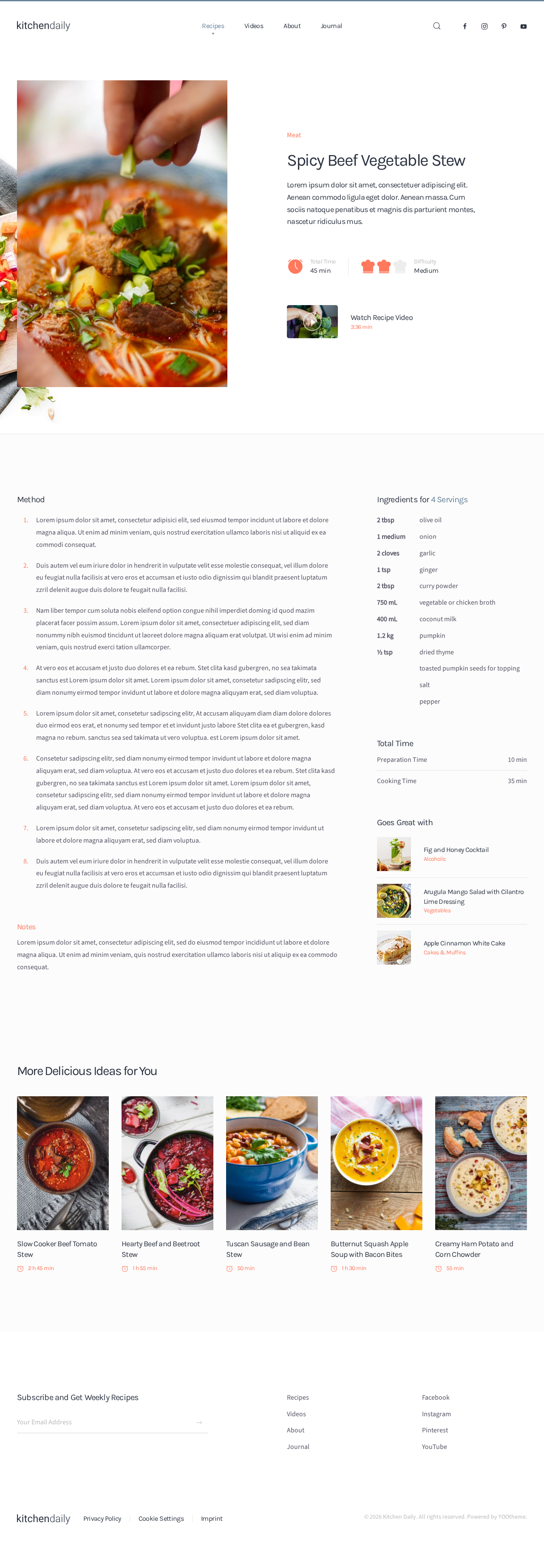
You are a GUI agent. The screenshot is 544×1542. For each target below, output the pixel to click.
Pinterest (435, 1430)
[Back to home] (43, 26)
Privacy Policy (102, 1518)
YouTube (434, 1446)
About (291, 26)
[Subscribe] (199, 1422)
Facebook (436, 1397)
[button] (437, 26)
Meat (294, 135)
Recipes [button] (213, 26)
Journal (331, 26)
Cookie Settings (161, 1518)
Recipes (298, 1397)
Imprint (212, 1518)
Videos (253, 26)
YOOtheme (512, 1517)
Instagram (436, 1414)
